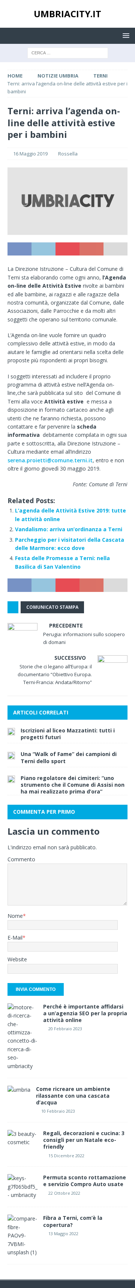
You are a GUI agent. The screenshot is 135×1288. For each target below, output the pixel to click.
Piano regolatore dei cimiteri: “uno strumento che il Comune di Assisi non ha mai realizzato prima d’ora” (72, 784)
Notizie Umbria (58, 75)
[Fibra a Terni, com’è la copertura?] (23, 1236)
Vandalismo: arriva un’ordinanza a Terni (68, 529)
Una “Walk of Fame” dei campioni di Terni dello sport (69, 757)
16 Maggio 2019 (30, 153)
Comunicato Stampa (52, 607)
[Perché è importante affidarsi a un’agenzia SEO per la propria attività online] (23, 1036)
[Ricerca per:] (67, 52)
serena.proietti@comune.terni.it (50, 460)
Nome (15, 915)
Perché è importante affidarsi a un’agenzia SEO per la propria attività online (85, 1013)
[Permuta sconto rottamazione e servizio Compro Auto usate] (23, 1186)
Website (17, 959)
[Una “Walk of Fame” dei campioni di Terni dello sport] (11, 755)
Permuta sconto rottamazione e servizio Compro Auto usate (84, 1181)
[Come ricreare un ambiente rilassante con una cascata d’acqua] (19, 1090)
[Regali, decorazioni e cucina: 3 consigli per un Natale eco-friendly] (23, 1138)
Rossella (68, 153)
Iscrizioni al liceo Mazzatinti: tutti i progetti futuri (68, 734)
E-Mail (15, 937)
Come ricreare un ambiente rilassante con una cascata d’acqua (73, 1095)
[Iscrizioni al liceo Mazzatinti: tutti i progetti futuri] (11, 731)
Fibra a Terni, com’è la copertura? (72, 1221)
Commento (21, 859)
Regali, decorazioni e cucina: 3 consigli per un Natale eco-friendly (83, 1140)
